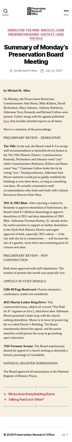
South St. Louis (52, 34)
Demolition (16, 30)
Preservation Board (23, 34)
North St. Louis (52, 30)
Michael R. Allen (27, 70)
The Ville (36, 38)
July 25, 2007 (53, 70)
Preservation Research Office (34, 434)
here (6, 121)
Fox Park (32, 30)
